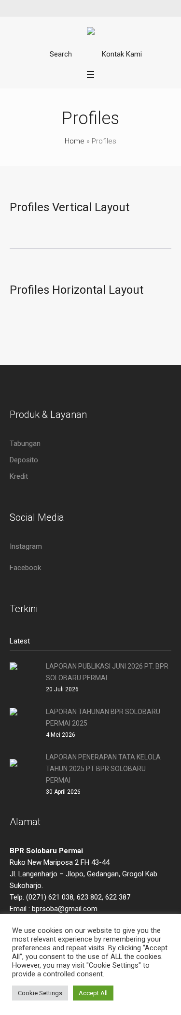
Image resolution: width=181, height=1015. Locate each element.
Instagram (26, 546)
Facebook (25, 567)
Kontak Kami (122, 54)
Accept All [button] (93, 993)
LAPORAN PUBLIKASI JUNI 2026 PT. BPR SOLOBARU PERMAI (107, 672)
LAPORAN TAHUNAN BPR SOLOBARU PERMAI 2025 (103, 717)
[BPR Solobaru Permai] (91, 33)
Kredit (19, 476)
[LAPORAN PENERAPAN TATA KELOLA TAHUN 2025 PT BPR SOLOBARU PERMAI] (24, 773)
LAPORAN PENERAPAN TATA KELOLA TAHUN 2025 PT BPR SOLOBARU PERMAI (103, 768)
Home (74, 141)
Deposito (24, 460)
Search (61, 54)
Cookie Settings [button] (40, 993)
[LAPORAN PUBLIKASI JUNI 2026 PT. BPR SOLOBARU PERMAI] (24, 676)
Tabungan (25, 443)
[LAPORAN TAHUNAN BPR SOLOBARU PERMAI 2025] (24, 721)
